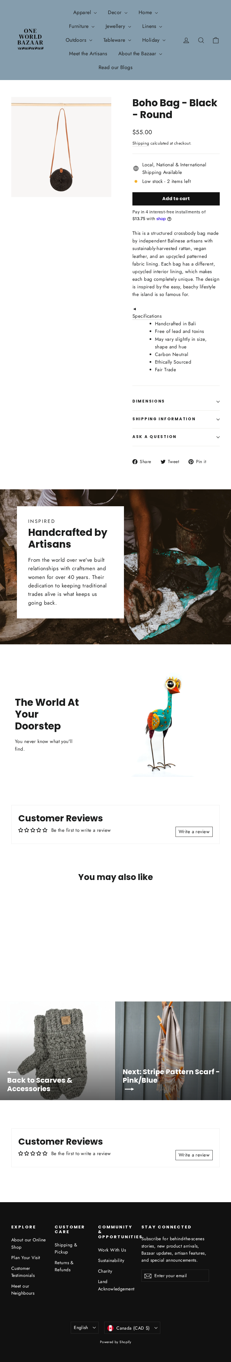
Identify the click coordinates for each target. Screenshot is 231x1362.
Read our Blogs (115, 67)
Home (146, 12)
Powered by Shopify (115, 1342)
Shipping (140, 143)
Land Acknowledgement (115, 1285)
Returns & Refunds (64, 1266)
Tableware (115, 40)
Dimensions (148, 401)
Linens (150, 26)
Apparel (82, 12)
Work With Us (112, 1250)
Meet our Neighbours (22, 1289)
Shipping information (164, 419)
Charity (105, 1271)
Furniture (79, 26)
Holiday (151, 40)
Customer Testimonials (23, 1272)
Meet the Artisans (88, 53)
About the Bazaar (138, 53)
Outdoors (77, 40)
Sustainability (111, 1260)
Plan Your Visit (25, 1257)
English (81, 1327)
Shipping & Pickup (66, 1248)
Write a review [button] (194, 831)
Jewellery (116, 26)
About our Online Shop (28, 1243)
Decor (115, 12)
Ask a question (154, 436)
